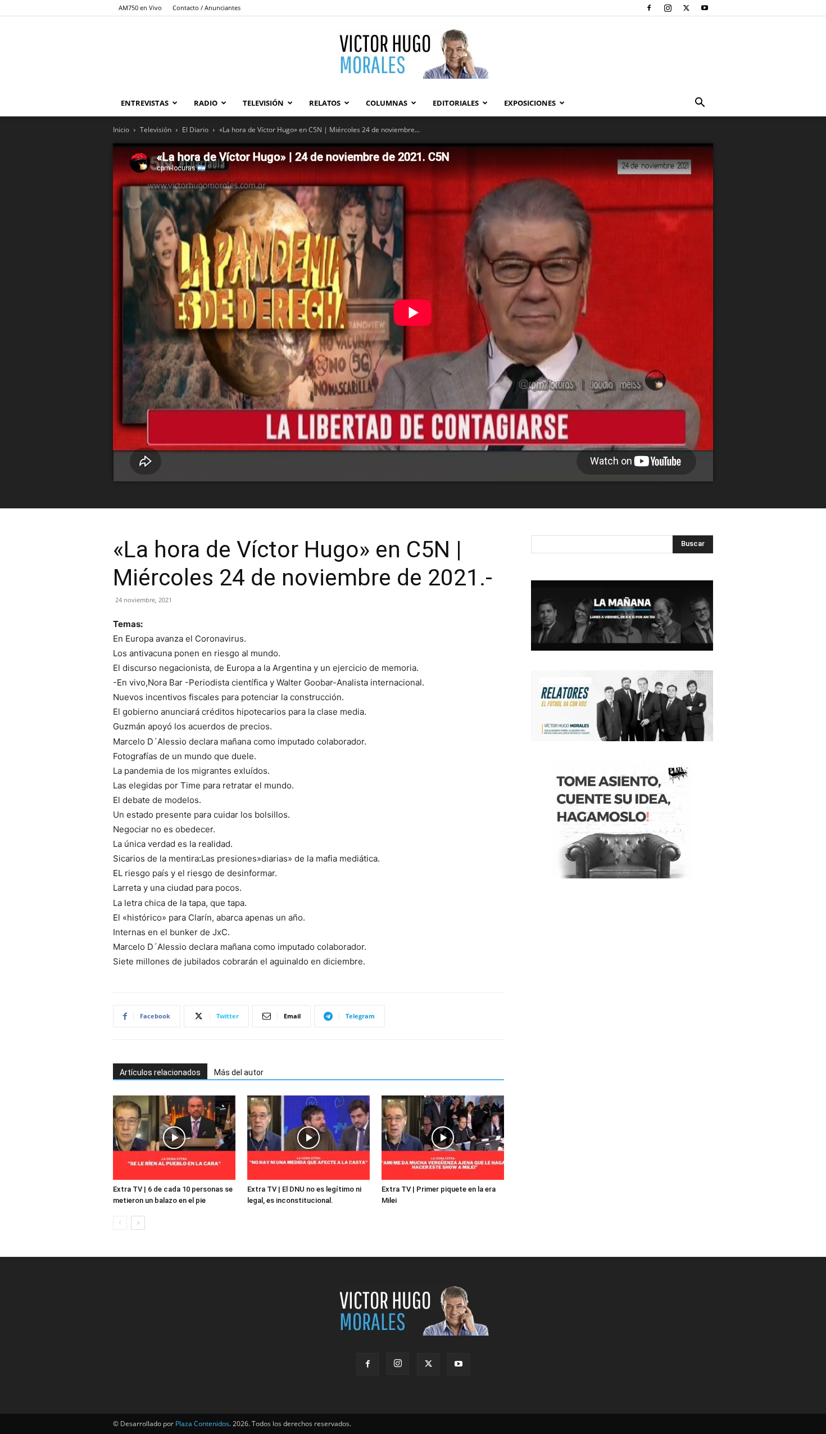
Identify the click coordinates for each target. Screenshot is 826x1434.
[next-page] (138, 1223)
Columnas (386, 103)
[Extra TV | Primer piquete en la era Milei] (443, 1137)
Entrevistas (145, 103)
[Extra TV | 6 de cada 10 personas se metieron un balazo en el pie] (174, 1137)
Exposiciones (530, 103)
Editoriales (456, 103)
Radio (205, 103)
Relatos (325, 103)
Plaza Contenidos (202, 1423)
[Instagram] (667, 8)
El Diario (195, 129)
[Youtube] (704, 8)
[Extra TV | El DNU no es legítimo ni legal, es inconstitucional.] (308, 1137)
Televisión (263, 103)
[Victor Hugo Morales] (413, 53)
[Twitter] (686, 8)
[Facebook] (649, 8)
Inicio (121, 129)
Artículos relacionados (160, 1072)
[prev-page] (120, 1223)
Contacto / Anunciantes (206, 7)
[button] (699, 103)
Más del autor (239, 1072)
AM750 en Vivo (140, 7)
